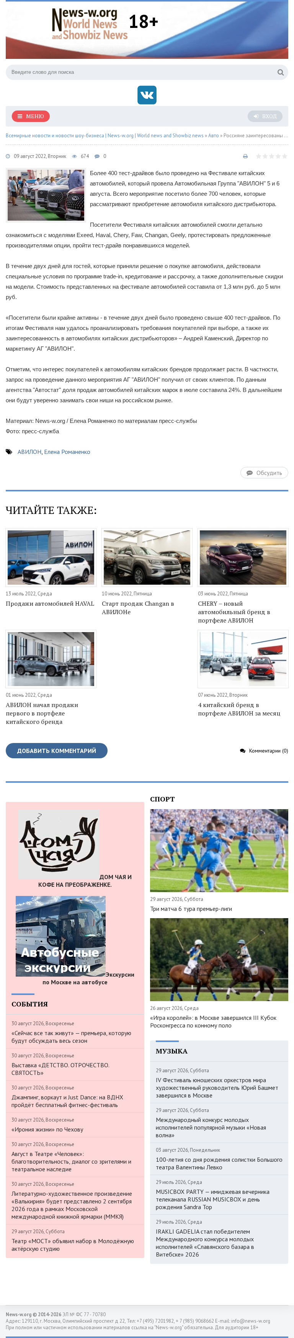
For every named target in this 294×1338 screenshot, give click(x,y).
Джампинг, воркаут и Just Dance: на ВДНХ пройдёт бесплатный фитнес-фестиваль (67, 1101)
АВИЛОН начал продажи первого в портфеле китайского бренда (42, 713)
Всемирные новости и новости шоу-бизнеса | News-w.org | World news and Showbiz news (105, 135)
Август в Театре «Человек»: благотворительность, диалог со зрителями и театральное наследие (71, 1161)
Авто (213, 135)
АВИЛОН (29, 451)
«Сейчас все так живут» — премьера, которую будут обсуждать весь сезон (71, 1036)
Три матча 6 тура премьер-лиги (191, 908)
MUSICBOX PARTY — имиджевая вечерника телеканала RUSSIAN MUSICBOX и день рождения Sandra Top (213, 1199)
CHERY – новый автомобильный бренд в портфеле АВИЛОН (234, 611)
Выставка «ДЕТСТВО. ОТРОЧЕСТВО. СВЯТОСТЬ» (60, 1068)
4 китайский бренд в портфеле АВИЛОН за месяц (239, 709)
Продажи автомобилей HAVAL (50, 603)
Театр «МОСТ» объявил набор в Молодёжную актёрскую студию (72, 1244)
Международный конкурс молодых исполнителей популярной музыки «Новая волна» (211, 1127)
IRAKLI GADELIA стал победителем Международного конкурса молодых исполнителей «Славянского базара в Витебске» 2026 (205, 1242)
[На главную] (90, 22)
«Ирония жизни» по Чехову (47, 1129)
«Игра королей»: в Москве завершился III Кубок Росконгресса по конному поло (213, 1021)
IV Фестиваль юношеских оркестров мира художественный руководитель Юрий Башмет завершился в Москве (217, 1087)
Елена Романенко (67, 451)
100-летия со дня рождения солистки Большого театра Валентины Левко (219, 1163)
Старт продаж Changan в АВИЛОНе (138, 607)
